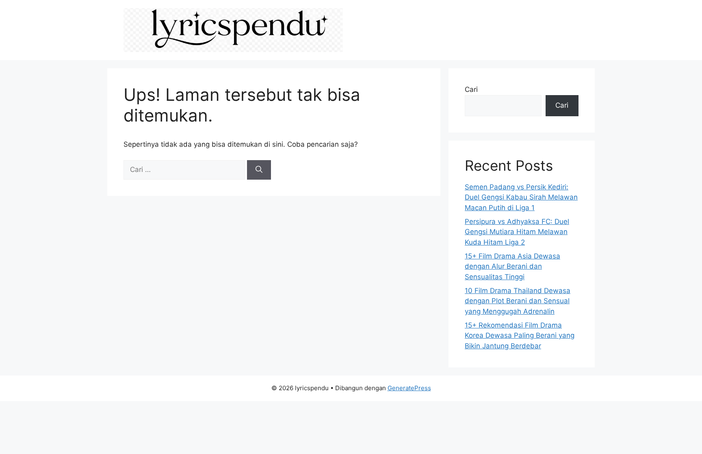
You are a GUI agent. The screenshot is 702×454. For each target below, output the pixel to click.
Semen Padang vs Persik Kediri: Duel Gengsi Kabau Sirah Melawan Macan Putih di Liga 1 (521, 197)
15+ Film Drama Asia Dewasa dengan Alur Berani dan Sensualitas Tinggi (512, 266)
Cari (471, 89)
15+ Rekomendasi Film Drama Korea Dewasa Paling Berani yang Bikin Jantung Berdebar (519, 335)
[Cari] (259, 170)
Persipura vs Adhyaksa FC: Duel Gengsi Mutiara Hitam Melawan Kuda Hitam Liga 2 (517, 231)
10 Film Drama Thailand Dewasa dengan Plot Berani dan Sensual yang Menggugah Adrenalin (517, 301)
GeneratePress (409, 388)
